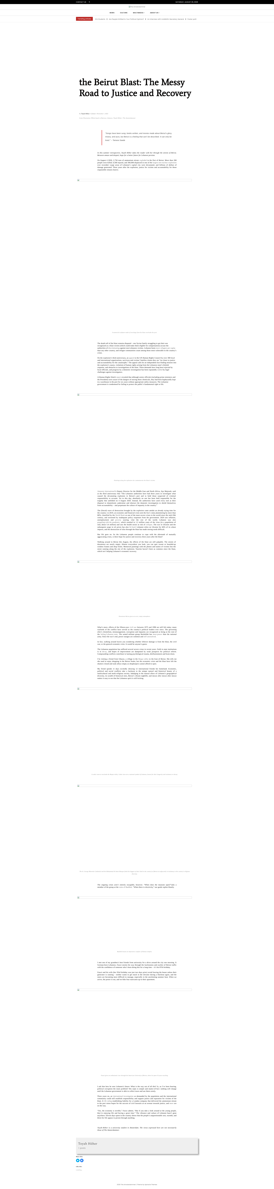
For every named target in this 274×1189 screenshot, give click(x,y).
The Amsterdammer (128, 1185)
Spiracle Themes (151, 1185)
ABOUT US (154, 13)
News (112, 13)
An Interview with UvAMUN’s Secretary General (132, 19)
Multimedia (138, 13)
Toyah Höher (85, 114)
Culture (123, 13)
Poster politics (159, 19)
